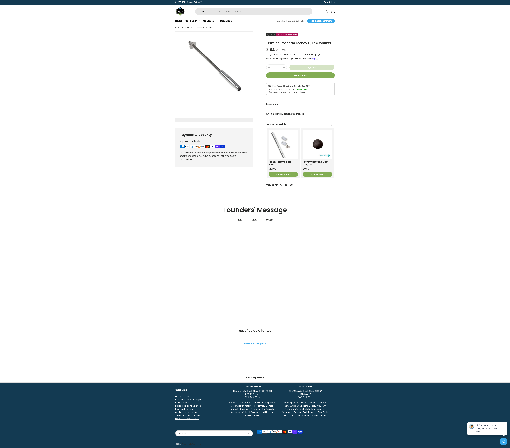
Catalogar (191, 20)
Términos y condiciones (187, 415)
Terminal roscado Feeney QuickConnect (198, 27)
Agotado (311, 67)
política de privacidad (186, 412)
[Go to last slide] (326, 125)
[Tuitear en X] (280, 185)
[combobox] (254, 11)
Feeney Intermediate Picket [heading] (280, 163)
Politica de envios (184, 409)
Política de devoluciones (188, 405)
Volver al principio (255, 377)
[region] (300, 153)
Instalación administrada (290, 21)
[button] (333, 11)
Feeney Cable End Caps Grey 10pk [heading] (315, 163)
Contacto (208, 20)
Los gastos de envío (276, 54)
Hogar (178, 20)
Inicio (177, 27)
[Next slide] (332, 125)
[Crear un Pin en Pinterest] (291, 185)
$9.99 (306, 168)
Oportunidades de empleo (189, 399)
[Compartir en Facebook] (286, 185)
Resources (226, 20)
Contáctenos (182, 402)
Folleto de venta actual (187, 418)
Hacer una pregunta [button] (255, 343)
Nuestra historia (183, 396)
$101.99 (272, 168)
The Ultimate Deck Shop (191, 444)
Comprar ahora (300, 75)
